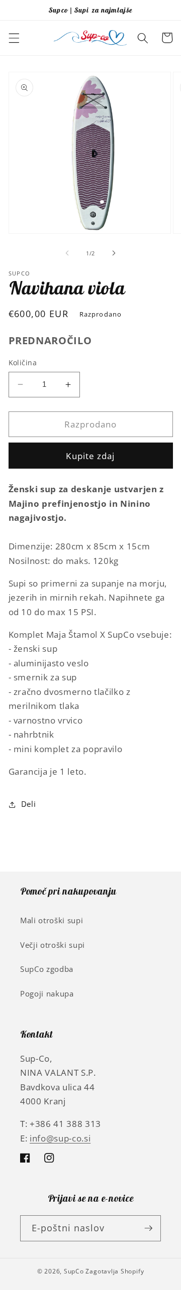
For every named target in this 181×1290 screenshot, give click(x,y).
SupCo (74, 1271)
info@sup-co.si (60, 1138)
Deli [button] (28, 804)
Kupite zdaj (90, 456)
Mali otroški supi (51, 920)
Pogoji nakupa (47, 993)
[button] (14, 38)
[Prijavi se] (148, 1228)
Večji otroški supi (52, 945)
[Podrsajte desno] (114, 253)
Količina (23, 362)
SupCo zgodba (46, 969)
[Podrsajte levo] (67, 253)
